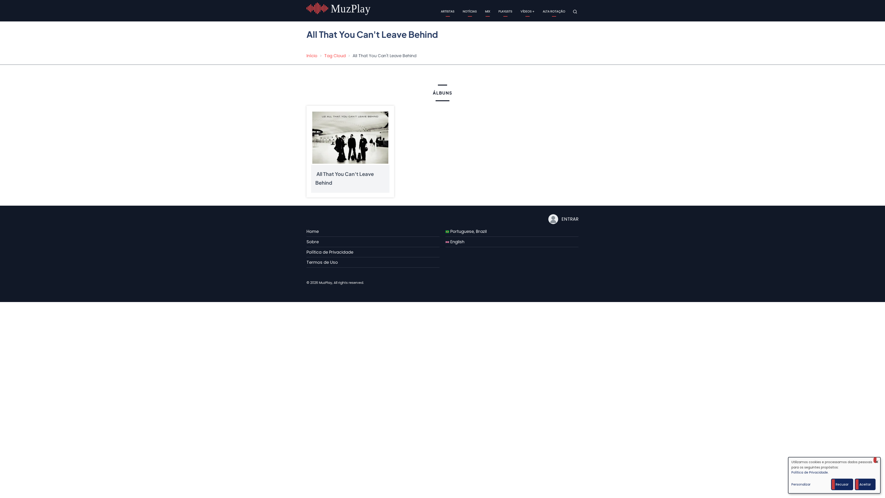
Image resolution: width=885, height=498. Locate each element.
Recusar (842, 484)
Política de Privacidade (330, 252)
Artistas (447, 11)
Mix (487, 11)
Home (313, 231)
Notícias (470, 11)
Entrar (569, 219)
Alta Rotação (554, 11)
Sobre (313, 242)
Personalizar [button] (801, 484)
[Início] (339, 11)
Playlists (505, 11)
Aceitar (865, 484)
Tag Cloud (335, 56)
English (456, 242)
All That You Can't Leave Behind (344, 178)
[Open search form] (575, 11)
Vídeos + (527, 11)
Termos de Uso (322, 262)
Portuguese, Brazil (468, 231)
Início (312, 56)
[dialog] (834, 475)
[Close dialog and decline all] (876, 460)
